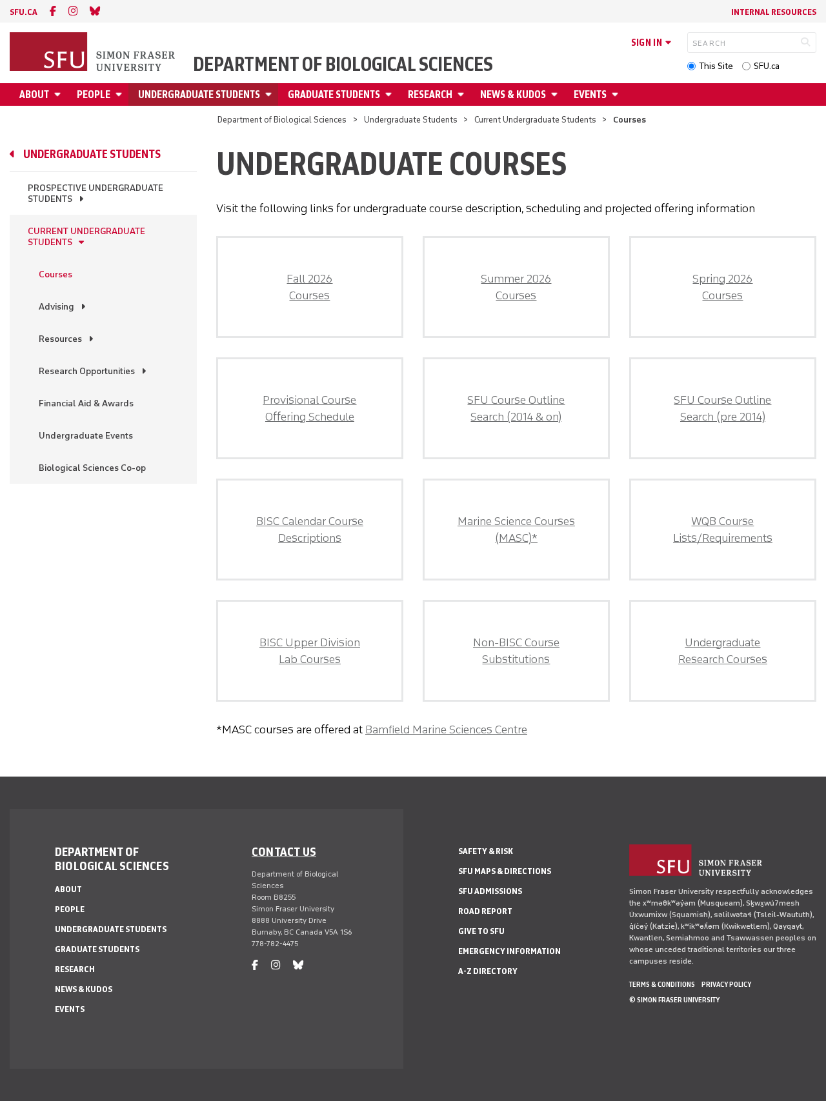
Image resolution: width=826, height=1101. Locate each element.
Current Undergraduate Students (535, 119)
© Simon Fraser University (674, 999)
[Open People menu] (120, 94)
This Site (716, 66)
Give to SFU (481, 931)
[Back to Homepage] (93, 53)
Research (430, 94)
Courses (55, 274)
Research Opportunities (87, 371)
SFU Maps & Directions (504, 871)
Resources (60, 338)
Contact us (284, 851)
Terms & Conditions (662, 984)
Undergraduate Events (86, 435)
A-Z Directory (488, 971)
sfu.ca (23, 11)
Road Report (485, 911)
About (34, 94)
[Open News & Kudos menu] (556, 94)
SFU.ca (767, 66)
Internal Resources (773, 11)
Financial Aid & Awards (86, 403)
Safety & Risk (485, 851)
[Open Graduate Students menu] (390, 94)
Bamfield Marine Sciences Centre (446, 729)
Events (590, 94)
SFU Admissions (490, 891)
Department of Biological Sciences (343, 64)
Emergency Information (509, 951)
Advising (56, 306)
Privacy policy (726, 984)
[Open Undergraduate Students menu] (270, 94)
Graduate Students (334, 94)
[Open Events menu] (617, 94)
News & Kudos (513, 94)
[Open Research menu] (462, 94)
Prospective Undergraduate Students (95, 193)
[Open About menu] (59, 94)
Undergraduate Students (199, 94)
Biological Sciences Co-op (92, 467)
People (93, 94)
